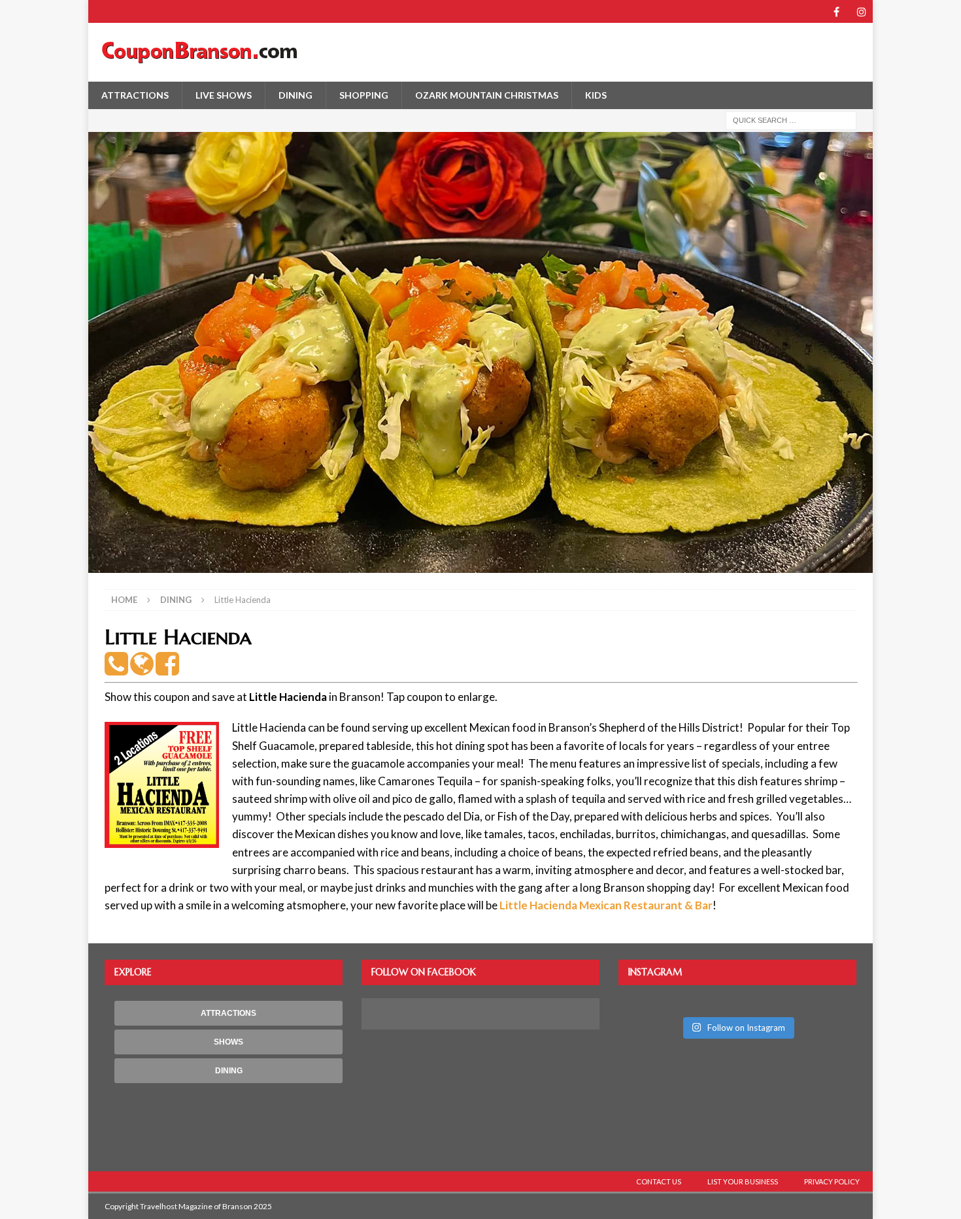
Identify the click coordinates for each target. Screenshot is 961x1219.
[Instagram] (861, 11)
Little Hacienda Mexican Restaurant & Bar (606, 905)
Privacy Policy (832, 1181)
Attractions (135, 95)
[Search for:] (791, 119)
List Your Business (742, 1181)
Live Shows (223, 95)
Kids (596, 95)
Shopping (363, 95)
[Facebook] (836, 11)
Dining (295, 95)
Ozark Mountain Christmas (486, 95)
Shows (228, 1042)
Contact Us (658, 1181)
